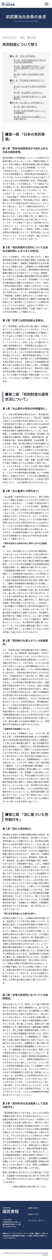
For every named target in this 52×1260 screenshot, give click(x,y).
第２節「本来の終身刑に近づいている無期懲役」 (30, 111)
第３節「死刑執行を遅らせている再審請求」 (30, 97)
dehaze (46, 4)
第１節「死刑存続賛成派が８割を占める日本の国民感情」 (30, 61)
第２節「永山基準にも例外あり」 (29, 92)
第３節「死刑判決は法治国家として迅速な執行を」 (30, 117)
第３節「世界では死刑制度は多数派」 (29, 75)
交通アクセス (33, 1214)
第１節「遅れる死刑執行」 (26, 106)
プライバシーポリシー (37, 1220)
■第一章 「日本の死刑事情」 (23, 56)
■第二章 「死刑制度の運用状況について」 (27, 81)
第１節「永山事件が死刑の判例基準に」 (30, 87)
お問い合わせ (33, 1208)
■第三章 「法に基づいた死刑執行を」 (27, 102)
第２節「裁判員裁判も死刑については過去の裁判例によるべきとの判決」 (30, 68)
